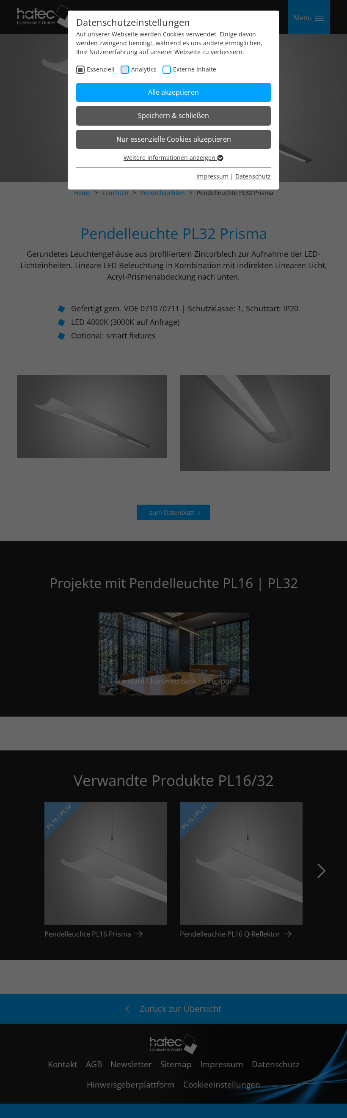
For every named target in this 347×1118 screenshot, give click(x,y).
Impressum (212, 176)
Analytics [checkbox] (144, 69)
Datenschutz (253, 176)
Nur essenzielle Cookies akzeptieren (173, 139)
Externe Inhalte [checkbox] (194, 69)
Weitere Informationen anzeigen (170, 158)
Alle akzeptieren (173, 92)
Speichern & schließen (173, 115)
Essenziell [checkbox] (101, 69)
